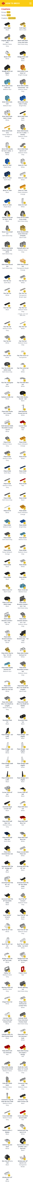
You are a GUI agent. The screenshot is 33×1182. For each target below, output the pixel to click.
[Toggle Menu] (30, 3)
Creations (5, 9)
